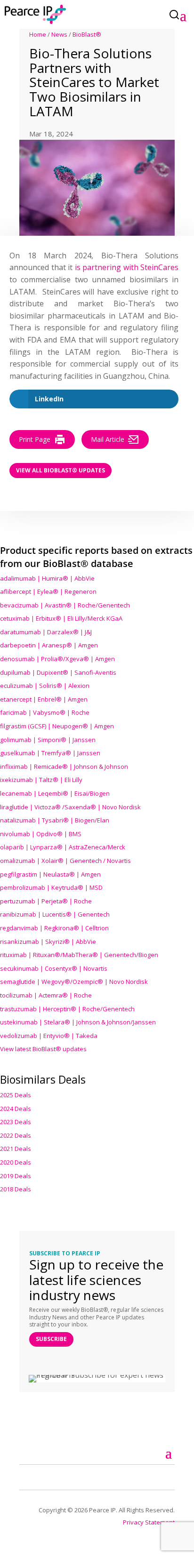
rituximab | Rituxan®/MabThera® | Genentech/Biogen (79, 954)
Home (37, 34)
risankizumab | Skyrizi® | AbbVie (48, 941)
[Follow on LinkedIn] (37, 1476)
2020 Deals (15, 1162)
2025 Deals (15, 1095)
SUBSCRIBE (51, 1339)
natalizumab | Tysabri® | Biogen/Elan (54, 820)
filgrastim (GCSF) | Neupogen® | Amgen (57, 726)
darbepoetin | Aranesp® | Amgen (49, 645)
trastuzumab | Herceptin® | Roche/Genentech (67, 1009)
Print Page (34, 439)
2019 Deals (15, 1176)
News (59, 34)
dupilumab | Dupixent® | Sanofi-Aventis (58, 672)
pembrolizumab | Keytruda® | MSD (51, 887)
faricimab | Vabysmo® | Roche (44, 712)
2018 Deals (15, 1189)
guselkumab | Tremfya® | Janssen (50, 753)
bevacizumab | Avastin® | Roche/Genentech (65, 605)
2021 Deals (15, 1148)
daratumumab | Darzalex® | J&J (46, 632)
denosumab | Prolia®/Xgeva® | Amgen (57, 659)
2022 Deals (15, 1135)
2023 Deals (15, 1122)
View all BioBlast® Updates (60, 470)
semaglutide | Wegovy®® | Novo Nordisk (74, 981)
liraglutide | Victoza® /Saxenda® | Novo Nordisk (70, 807)
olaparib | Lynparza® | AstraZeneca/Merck (62, 847)
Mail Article (107, 439)
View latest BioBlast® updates (43, 1049)
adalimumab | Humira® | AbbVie (47, 578)
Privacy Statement (149, 1522)
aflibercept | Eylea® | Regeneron (48, 591)
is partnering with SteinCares (127, 267)
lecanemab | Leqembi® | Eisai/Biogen (55, 793)
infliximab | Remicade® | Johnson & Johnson (64, 766)
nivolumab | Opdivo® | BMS (40, 834)
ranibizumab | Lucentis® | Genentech (55, 914)
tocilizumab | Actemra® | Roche (46, 995)
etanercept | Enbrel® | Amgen (44, 699)
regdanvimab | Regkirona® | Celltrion (54, 928)
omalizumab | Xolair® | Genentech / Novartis (65, 860)
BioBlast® (87, 34)
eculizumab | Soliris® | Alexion (44, 685)
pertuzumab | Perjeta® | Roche (46, 901)
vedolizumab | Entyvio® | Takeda (48, 1035)
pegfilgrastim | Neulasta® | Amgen (50, 874)
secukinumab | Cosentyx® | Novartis (53, 968)
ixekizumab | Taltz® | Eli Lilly (41, 779)
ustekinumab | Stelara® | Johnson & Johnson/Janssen (78, 1022)
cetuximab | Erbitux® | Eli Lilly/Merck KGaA (61, 618)
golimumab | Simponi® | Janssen (48, 739)
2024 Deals (15, 1108)
